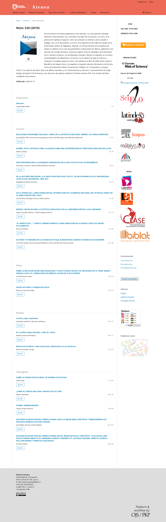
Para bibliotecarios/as (128, 268)
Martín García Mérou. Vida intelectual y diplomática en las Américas (46, 346)
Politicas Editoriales (78, 12)
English (123, 293)
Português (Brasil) (128, 300)
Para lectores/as (127, 260)
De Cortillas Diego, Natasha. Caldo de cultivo (35, 332)
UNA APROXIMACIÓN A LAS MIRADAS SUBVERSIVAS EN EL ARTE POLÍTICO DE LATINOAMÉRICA (57, 162)
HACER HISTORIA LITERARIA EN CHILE (32, 287)
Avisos (93, 12)
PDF (21, 111)
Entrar (151, 2)
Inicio (18, 20)
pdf (21, 170)
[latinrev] (127, 189)
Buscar (148, 12)
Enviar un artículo (129, 279)
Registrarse (142, 2)
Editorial (19, 103)
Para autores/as (126, 264)
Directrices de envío (56, 12)
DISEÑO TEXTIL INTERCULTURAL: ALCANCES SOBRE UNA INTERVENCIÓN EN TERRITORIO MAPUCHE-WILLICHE (63, 148)
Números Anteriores (36, 12)
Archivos (26, 20)
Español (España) (127, 297)
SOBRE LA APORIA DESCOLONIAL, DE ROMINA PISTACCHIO (41, 377)
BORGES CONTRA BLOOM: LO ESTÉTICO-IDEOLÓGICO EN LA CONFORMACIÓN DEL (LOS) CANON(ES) (58, 209)
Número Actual (19, 12)
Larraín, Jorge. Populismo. (27, 318)
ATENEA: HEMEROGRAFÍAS (27, 405)
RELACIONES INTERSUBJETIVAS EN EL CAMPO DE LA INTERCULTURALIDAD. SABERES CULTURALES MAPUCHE (62, 134)
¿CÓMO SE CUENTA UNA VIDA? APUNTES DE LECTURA (39, 391)
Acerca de (104, 12)
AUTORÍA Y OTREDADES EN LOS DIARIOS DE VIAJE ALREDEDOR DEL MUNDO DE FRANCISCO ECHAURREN (60, 240)
